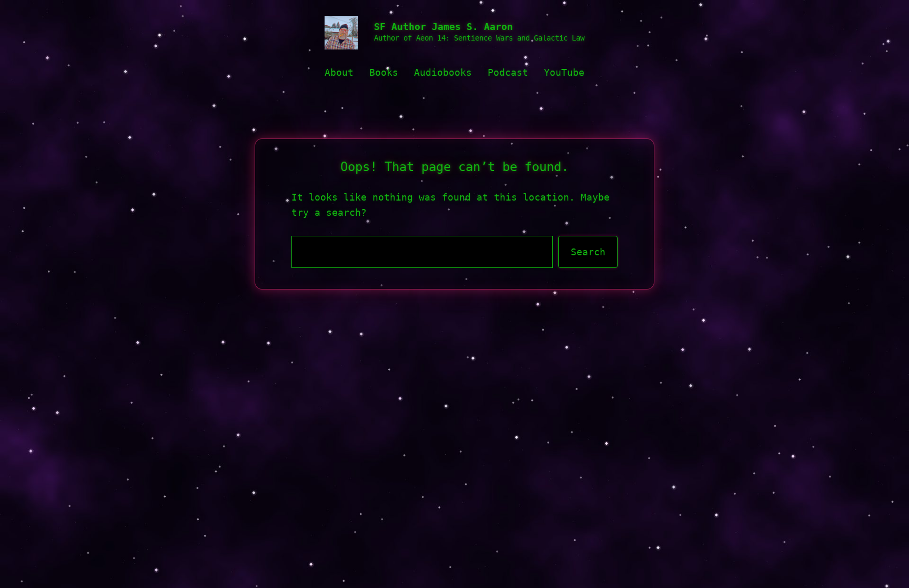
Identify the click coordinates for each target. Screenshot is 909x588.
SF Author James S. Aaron (443, 26)
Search (588, 251)
